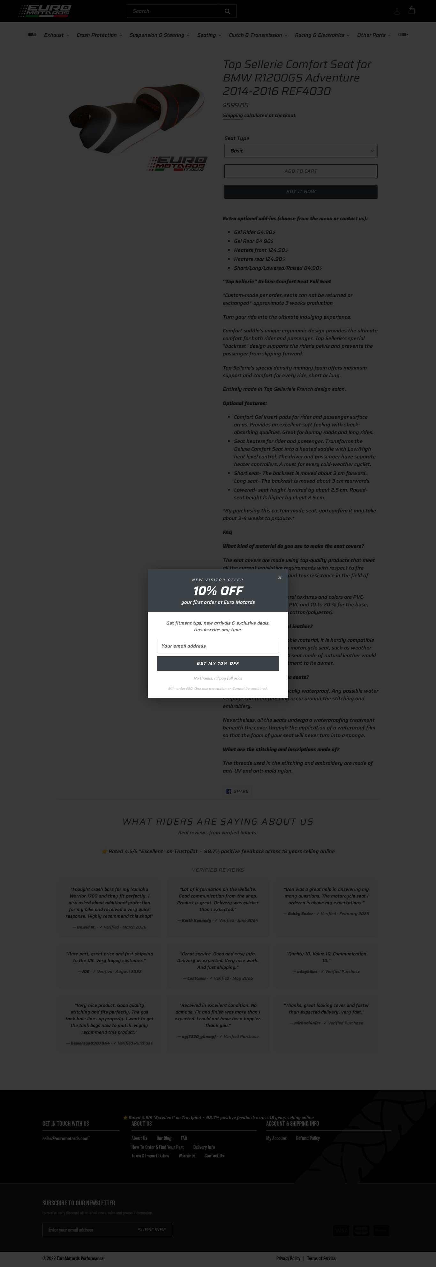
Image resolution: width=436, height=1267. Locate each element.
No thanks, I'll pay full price (218, 678)
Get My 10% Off (218, 663)
